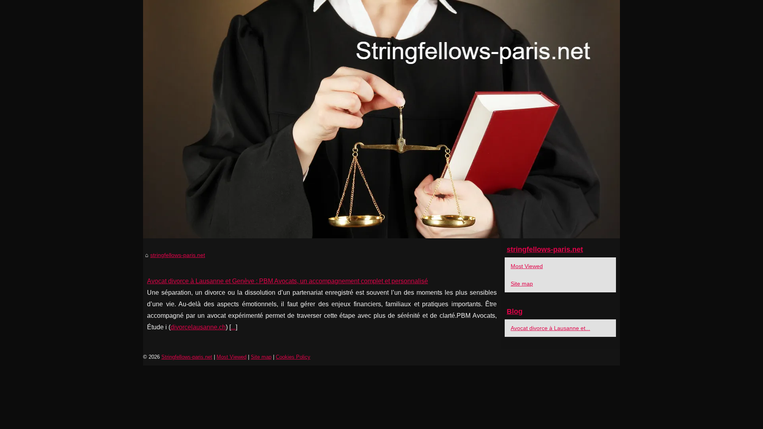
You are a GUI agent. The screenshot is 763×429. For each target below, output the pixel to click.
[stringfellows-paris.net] (381, 119)
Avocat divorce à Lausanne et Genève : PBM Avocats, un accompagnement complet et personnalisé (287, 281)
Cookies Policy (293, 357)
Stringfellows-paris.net (186, 357)
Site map (522, 283)
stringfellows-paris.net (177, 255)
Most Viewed (527, 266)
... (233, 327)
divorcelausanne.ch (198, 327)
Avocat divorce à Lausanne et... (550, 328)
